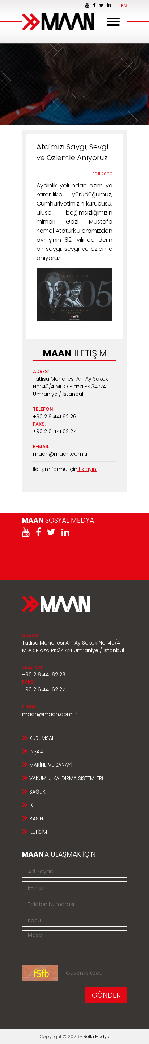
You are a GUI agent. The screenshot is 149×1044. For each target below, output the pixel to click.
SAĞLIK (37, 791)
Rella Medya (97, 1036)
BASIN (36, 818)
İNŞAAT (37, 751)
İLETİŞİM (38, 832)
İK (31, 805)
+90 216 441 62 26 (54, 416)
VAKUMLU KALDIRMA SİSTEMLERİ (66, 778)
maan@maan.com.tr (60, 453)
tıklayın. (87, 469)
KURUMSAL (41, 738)
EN (124, 5)
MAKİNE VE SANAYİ (50, 764)
